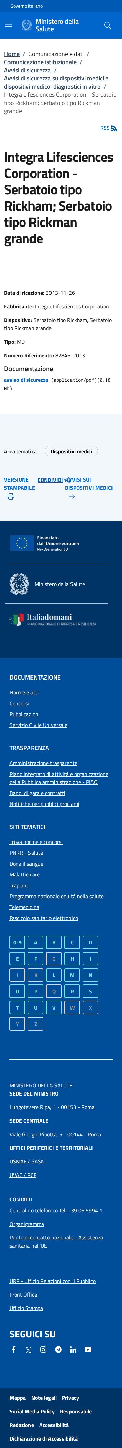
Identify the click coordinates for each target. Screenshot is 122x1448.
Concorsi (19, 703)
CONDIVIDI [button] (50, 480)
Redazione (21, 1425)
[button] (108, 25)
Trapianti (19, 885)
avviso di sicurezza (26, 380)
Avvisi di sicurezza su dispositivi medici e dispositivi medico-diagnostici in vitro (56, 82)
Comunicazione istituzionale (40, 62)
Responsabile (76, 1411)
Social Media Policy (32, 1411)
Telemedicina (24, 907)
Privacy (70, 1398)
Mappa (17, 1398)
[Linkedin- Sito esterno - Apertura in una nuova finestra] (73, 1349)
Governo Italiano (26, 6)
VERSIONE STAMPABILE (19, 483)
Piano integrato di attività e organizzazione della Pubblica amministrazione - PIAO (58, 778)
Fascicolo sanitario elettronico (43, 918)
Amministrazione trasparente (43, 763)
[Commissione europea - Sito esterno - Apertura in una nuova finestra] (44, 543)
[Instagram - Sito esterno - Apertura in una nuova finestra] (43, 1349)
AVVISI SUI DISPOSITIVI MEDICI (89, 483)
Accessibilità (54, 1425)
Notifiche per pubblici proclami (44, 804)
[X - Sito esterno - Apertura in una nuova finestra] (28, 1349)
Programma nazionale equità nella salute (56, 896)
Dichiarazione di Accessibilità (43, 1438)
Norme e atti (24, 692)
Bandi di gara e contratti (37, 793)
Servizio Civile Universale (38, 725)
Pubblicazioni (24, 714)
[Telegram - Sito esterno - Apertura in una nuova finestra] (58, 1349)
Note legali (44, 1398)
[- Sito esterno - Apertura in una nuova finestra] (88, 1349)
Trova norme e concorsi (36, 842)
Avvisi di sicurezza (27, 70)
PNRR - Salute (26, 853)
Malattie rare (24, 874)
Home (12, 53)
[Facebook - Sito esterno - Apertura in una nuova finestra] (13, 1349)
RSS (105, 128)
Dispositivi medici (71, 451)
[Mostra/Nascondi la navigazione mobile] (8, 24)
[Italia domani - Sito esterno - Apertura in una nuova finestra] (56, 619)
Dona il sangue (26, 863)
